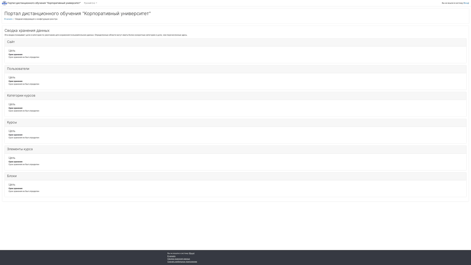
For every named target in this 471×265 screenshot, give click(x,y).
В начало (8, 19)
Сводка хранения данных (178, 259)
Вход (466, 3)
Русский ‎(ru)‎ (90, 3)
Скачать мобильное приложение (182, 261)
